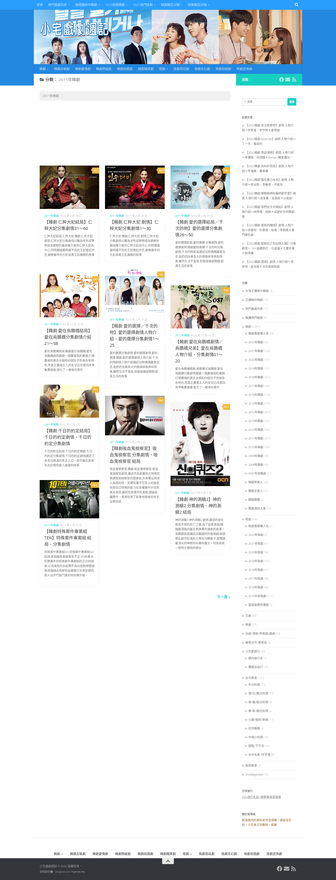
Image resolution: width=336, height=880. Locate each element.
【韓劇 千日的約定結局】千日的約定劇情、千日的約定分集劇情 (68, 437)
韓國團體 (254, 499)
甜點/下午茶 (256, 746)
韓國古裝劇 (62, 69)
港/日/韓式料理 (258, 693)
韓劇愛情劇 (83, 69)
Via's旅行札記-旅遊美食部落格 (261, 797)
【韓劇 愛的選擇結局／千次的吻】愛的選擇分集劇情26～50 (199, 228)
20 (96, 485)
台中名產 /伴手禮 (259, 754)
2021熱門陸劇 (143, 5)
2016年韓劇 (255, 394)
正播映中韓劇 (254, 300)
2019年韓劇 (255, 368)
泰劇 (248, 624)
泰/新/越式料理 (258, 711)
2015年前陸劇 (257, 596)
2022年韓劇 (255, 342)
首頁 (40, 5)
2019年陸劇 (255, 561)
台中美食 (251, 678)
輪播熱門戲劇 (254, 318)
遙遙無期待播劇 (258, 605)
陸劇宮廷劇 (181, 69)
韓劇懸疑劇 (104, 69)
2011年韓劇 (51, 215)
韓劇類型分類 (170, 5)
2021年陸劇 (255, 543)
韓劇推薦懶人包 (258, 333)
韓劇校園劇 (125, 69)
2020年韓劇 (255, 359)
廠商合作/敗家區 (256, 642)
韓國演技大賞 (257, 508)
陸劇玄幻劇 (202, 69)
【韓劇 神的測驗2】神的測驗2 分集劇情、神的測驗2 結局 (198, 506)
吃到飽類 (254, 728)
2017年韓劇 (255, 386)
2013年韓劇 (255, 421)
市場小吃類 (255, 737)
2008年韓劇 (255, 464)
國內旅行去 (255, 658)
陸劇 (162, 69)
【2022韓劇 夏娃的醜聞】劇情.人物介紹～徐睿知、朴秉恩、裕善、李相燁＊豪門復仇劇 (268, 230)
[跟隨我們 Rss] (294, 79)
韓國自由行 (255, 667)
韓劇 (42, 69)
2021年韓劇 (255, 351)
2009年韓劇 (255, 456)
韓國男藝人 (255, 482)
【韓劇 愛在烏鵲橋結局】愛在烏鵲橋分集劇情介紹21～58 (68, 337)
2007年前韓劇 (257, 473)
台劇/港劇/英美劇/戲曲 (260, 633)
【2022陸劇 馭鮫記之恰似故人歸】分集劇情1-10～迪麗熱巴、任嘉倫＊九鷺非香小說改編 (269, 248)
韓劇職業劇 (146, 69)
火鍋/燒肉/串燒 (258, 719)
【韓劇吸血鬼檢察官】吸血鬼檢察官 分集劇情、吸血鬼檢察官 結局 (134, 455)
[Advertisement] (135, 134)
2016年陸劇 (255, 587)
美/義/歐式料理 (258, 702)
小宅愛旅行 (252, 651)
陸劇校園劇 (223, 69)
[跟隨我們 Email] (287, 79)
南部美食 (251, 765)
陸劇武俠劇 (244, 69)
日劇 (248, 615)
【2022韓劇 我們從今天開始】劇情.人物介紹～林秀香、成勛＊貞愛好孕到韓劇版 (268, 211)
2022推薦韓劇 (115, 5)
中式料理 (254, 684)
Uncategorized (254, 774)
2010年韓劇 (255, 447)
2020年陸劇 (255, 552)
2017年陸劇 (255, 578)
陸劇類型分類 (197, 5)
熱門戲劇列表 (57, 5)
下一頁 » (223, 597)
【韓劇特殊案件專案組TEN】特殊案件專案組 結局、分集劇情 (67, 538)
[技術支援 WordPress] (51, 871)
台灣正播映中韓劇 (257, 291)
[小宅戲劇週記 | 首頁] (75, 29)
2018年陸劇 (255, 570)
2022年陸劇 (255, 535)
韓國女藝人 (255, 491)
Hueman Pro (78, 871)
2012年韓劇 (255, 429)
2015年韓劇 (255, 403)
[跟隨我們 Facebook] (281, 79)
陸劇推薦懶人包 (258, 526)
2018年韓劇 (255, 377)
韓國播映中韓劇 (86, 5)
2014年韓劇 (255, 412)
